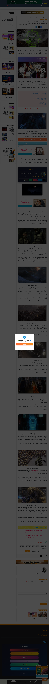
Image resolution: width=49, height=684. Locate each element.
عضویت (24, 344)
